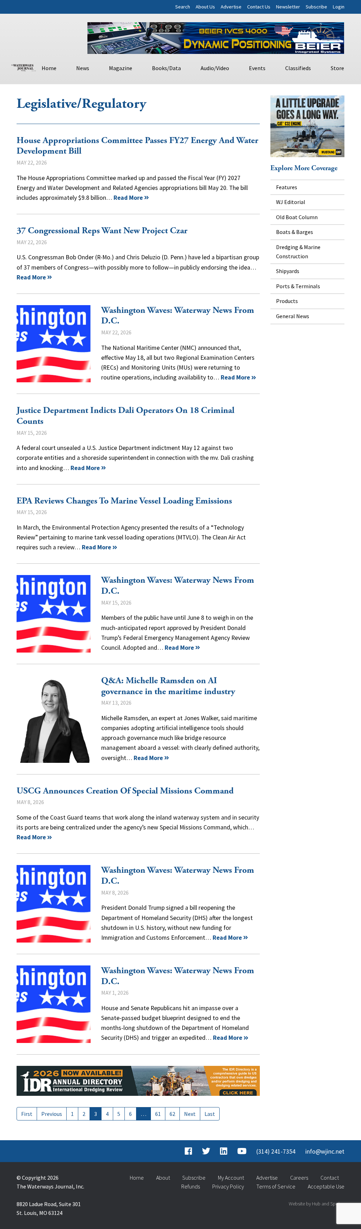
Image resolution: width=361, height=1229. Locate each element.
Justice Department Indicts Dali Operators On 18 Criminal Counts (125, 416)
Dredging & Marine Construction (298, 251)
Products (287, 300)
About (163, 1177)
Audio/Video (215, 68)
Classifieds (298, 68)
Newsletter (288, 7)
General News (292, 316)
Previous (51, 1113)
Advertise (231, 7)
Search (182, 7)
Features (286, 187)
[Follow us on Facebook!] (188, 1151)
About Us (205, 7)
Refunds (190, 1186)
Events (257, 68)
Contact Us (258, 7)
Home (49, 68)
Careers (299, 1177)
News (82, 68)
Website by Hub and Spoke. (316, 1203)
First (26, 1113)
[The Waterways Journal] (23, 66)
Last (209, 1113)
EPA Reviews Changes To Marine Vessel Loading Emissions (124, 501)
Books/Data (166, 68)
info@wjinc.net (324, 1151)
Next (190, 1113)
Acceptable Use (326, 1186)
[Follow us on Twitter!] (206, 1151)
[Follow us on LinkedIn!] (223, 1151)
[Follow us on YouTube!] (241, 1151)
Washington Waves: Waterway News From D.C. (54, 344)
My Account (231, 1177)
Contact (329, 1177)
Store (337, 68)
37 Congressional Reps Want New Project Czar (102, 230)
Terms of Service (275, 1186)
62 (172, 1113)
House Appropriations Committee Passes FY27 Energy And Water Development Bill (137, 146)
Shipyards (287, 270)
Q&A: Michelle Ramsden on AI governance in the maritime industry (54, 719)
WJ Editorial (290, 201)
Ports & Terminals (298, 286)
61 (158, 1113)
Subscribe (316, 7)
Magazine (120, 68)
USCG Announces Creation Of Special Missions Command (125, 791)
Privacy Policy (228, 1186)
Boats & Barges (294, 231)
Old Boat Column (297, 217)
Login (338, 7)
